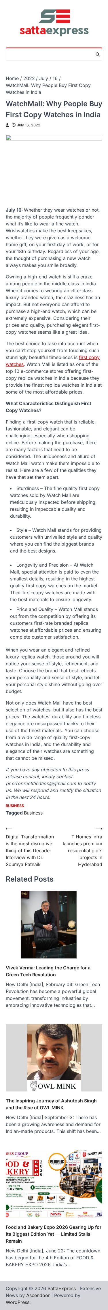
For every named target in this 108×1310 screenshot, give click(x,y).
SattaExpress (62, 1288)
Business (15, 806)
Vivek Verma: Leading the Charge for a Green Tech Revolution (48, 971)
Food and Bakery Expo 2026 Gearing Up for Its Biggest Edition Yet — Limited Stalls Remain (53, 1234)
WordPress (17, 1302)
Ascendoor (38, 1295)
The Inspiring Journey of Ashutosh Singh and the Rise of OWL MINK (51, 1104)
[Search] (97, 54)
